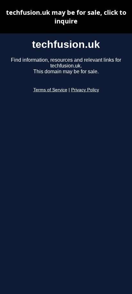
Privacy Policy (85, 89)
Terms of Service (50, 89)
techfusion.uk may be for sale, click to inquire (66, 16)
